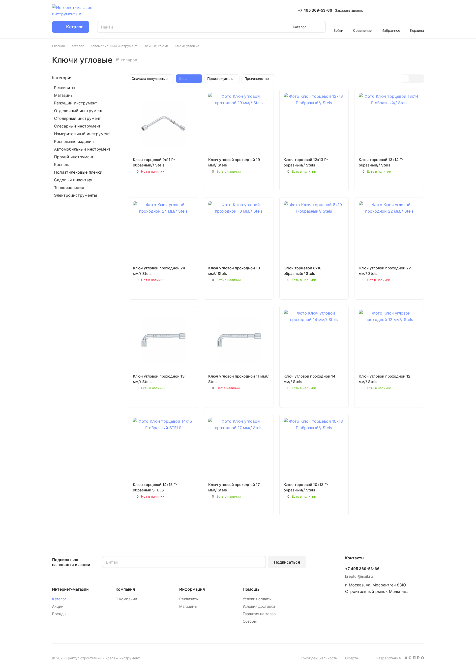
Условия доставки (259, 606)
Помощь (251, 589)
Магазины (63, 95)
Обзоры (250, 621)
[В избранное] (138, 182)
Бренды (59, 613)
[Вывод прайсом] (419, 78)
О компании (126, 599)
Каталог (59, 599)
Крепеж (61, 164)
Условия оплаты (257, 599)
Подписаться (287, 562)
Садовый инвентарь (73, 179)
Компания (125, 589)
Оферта (351, 658)
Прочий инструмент (74, 156)
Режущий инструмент (75, 102)
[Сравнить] (150, 182)
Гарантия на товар (259, 613)
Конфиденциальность (319, 658)
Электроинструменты (75, 195)
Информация (192, 589)
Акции (57, 606)
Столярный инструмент (77, 118)
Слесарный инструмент (77, 126)
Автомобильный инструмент (82, 149)
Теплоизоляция (69, 187)
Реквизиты (64, 87)
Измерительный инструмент (82, 133)
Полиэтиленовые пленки (78, 172)
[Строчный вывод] (412, 78)
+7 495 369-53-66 (315, 10)
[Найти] (319, 27)
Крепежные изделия (74, 141)
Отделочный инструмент (78, 110)
